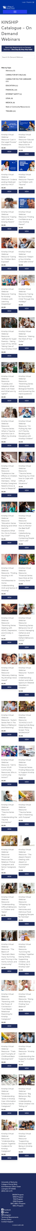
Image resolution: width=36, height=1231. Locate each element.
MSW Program (18, 1197)
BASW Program (18, 1195)
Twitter (6, 1212)
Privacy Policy (6, 1219)
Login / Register (27, 2)
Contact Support (7, 1221)
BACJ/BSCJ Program (18, 1203)
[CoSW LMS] (9, 7)
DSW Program (18, 1201)
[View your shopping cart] (34, 2)
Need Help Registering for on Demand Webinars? (18, 48)
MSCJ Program (18, 1206)
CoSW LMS (20, 1225)
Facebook (7, 1210)
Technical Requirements (9, 1217)
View (9, 151)
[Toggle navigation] (15, 12)
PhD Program (18, 1199)
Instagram (7, 1215)
